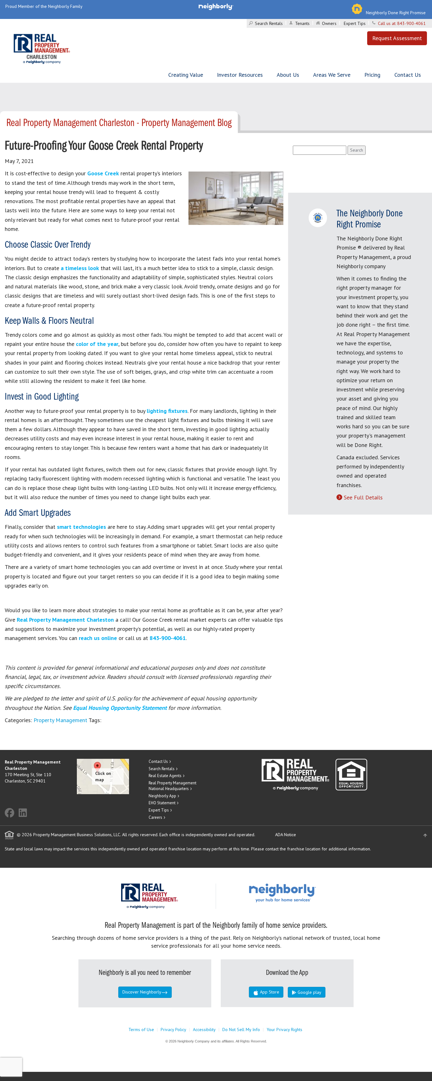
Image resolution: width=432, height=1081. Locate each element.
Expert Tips (355, 23)
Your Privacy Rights (284, 1029)
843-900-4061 (411, 23)
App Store (269, 992)
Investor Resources (240, 74)
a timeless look (80, 268)
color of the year (97, 343)
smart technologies (81, 526)
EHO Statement (162, 803)
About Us (288, 74)
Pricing (372, 74)
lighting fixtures (167, 410)
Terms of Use (141, 1029)
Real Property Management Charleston (65, 619)
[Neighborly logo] (216, 6)
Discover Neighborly (141, 992)
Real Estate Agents (165, 775)
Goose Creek (103, 173)
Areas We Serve (331, 74)
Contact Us (407, 74)
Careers (155, 817)
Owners (329, 23)
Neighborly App (162, 796)
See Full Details (363, 497)
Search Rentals (269, 23)
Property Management (60, 720)
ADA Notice (285, 834)
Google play (308, 992)
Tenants (302, 23)
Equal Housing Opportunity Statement (120, 707)
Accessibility (204, 1029)
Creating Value (185, 74)
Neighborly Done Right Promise (396, 12)
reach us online (98, 638)
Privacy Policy (173, 1029)
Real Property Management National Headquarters (172, 786)
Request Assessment (397, 38)
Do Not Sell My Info (241, 1029)
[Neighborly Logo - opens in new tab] (301, 892)
